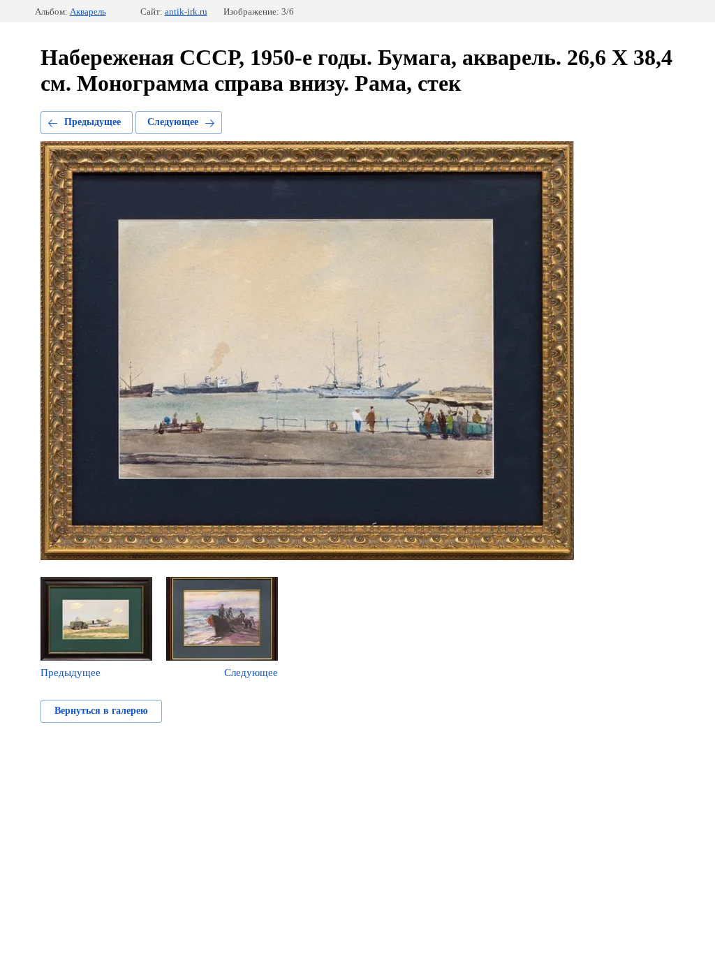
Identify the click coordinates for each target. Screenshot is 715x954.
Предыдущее (92, 122)
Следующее (172, 122)
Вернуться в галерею (101, 710)
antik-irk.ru (186, 11)
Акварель (88, 11)
